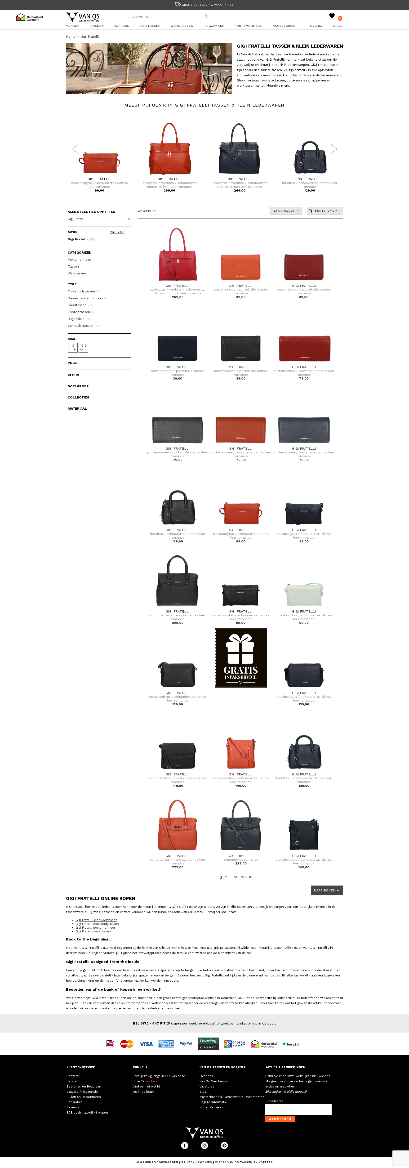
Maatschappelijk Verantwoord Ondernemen (232, 1097)
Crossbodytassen (85, 291)
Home (71, 36)
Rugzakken (214, 25)
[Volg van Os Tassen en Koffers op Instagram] (205, 1148)
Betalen (72, 1081)
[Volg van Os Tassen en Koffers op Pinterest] (224, 1148)
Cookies (205, 1162)
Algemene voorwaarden (157, 1162)
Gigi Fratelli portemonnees (96, 927)
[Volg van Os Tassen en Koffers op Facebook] (185, 1148)
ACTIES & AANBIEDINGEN (285, 1067)
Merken (73, 25)
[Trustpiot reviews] (292, 1043)
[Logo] (83, 21)
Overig (316, 25)
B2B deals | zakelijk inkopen (87, 1112)
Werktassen (181, 25)
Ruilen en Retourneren (84, 1097)
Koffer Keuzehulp (213, 1107)
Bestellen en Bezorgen (84, 1086)
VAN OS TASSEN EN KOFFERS (222, 1067)
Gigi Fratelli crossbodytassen (97, 924)
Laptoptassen (82, 312)
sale (337, 25)
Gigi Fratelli (90, 36)
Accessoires (284, 25)
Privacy (188, 1162)
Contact (73, 1076)
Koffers (121, 25)
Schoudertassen (83, 325)
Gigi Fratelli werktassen (93, 931)
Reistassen (150, 25)
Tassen (97, 25)
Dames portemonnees (88, 298)
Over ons (206, 1076)
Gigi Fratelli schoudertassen (96, 920)
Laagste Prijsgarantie (82, 1091)
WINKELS (140, 1067)
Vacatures (207, 1086)
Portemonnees (248, 25)
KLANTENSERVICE (81, 1067)
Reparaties (75, 1102)
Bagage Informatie (213, 1102)
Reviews (73, 1107)
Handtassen (80, 305)
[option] (204, 4)
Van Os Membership (214, 1081)
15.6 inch (83, 347)
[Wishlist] (332, 16)
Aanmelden (280, 1119)
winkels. (152, 1081)
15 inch (73, 347)
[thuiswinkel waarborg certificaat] (266, 1043)
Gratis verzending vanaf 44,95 (207, 4)
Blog (203, 1091)
